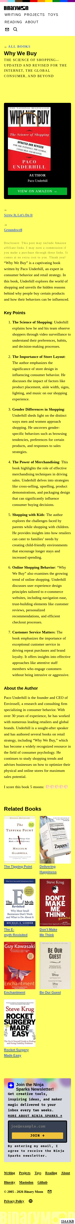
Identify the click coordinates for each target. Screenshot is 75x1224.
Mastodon (26, 1182)
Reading (13, 22)
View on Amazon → (38, 191)
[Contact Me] (7, 29)
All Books (19, 46)
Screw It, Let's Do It (18, 215)
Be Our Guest (50, 992)
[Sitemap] (30, 1201)
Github (43, 1182)
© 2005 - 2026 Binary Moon (23, 1191)
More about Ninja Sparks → (35, 1116)
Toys (53, 15)
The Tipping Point (18, 866)
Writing (13, 15)
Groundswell (13, 230)
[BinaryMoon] (35, 8)
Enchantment (14, 992)
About (32, 22)
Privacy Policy (14, 1201)
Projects (34, 15)
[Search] (15, 29)
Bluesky (9, 1182)
